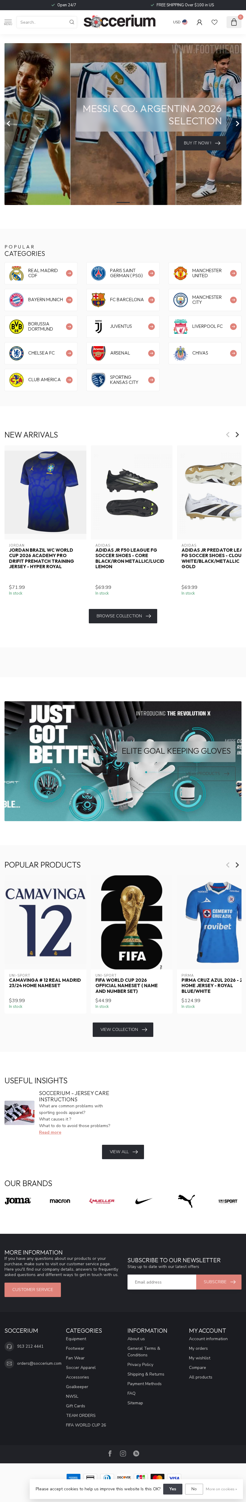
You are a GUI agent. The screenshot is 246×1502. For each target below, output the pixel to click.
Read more (50, 1132)
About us (136, 1339)
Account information (208, 1339)
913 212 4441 (30, 1346)
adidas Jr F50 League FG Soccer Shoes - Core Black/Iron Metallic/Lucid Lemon (129, 558)
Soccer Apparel (81, 1367)
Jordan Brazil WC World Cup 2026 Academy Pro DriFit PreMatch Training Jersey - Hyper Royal (41, 558)
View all (119, 1152)
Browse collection (119, 616)
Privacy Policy (140, 1364)
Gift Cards (75, 1406)
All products (200, 1377)
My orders (198, 1348)
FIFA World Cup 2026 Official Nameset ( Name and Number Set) (126, 986)
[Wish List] (215, 22)
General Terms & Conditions (144, 1352)
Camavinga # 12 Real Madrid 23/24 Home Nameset (45, 983)
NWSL (72, 1396)
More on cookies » (221, 1489)
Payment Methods (145, 1384)
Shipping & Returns (146, 1374)
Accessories (77, 1377)
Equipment (76, 1339)
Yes (173, 1489)
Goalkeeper (77, 1387)
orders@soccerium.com (39, 1363)
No (194, 1489)
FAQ (132, 1393)
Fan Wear (75, 1358)
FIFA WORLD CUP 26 (86, 1425)
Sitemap (135, 1403)
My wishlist (199, 1358)
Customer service (32, 1290)
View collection (119, 1029)
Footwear (75, 1348)
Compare (197, 1367)
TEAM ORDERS (81, 1415)
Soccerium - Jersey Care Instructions (74, 1096)
